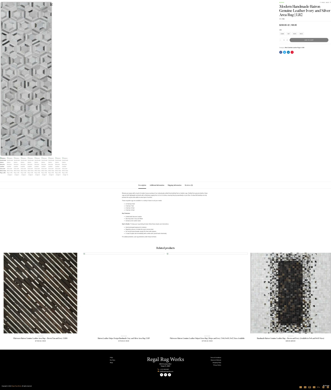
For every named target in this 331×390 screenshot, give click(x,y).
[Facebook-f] (161, 374)
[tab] (142, 185)
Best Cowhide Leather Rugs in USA (294, 47)
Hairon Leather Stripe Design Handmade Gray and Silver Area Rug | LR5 (124, 338)
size (280, 30)
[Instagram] (165, 374)
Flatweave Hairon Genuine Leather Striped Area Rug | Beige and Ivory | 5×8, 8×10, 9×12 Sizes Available (207, 338)
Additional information (157, 185)
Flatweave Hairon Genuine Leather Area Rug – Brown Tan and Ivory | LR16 (40, 338)
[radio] (282, 33)
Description (142, 185)
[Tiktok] (169, 374)
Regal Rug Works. (17, 386)
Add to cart (309, 40)
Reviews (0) (189, 185)
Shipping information (174, 185)
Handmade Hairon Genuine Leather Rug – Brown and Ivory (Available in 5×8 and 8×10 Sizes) (290, 338)
